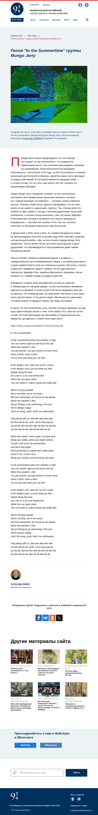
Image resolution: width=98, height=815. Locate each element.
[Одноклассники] (52, 618)
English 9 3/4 (17, 36)
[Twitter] (59, 618)
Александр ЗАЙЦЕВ (32, 138)
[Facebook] (38, 618)
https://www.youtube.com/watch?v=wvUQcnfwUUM (37, 326)
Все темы (32, 36)
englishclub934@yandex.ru (82, 810)
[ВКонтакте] (45, 618)
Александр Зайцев (20, 584)
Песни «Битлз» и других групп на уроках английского (36, 39)
